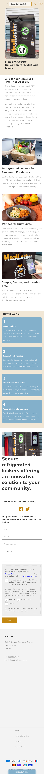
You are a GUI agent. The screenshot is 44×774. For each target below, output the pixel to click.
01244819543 (13, 657)
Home (17, 730)
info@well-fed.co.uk (18, 660)
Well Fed (16, 769)
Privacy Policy (10, 574)
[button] (3, 4)
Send (9, 620)
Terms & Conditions (29, 576)
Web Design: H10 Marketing (27, 769)
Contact (18, 741)
